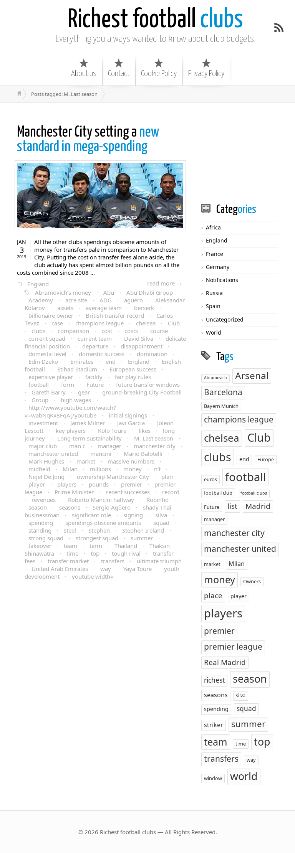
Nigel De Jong (46, 476)
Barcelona (223, 392)
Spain (213, 306)
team (70, 545)
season (37, 507)
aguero (133, 300)
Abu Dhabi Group (149, 292)
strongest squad (97, 538)
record (170, 492)
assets (65, 308)
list (232, 506)
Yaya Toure (137, 569)
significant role (91, 515)
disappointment (141, 346)
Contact (118, 74)
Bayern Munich (221, 406)
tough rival (126, 553)
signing (133, 515)
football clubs (253, 493)
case (57, 323)
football (38, 384)
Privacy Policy (206, 74)
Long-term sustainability (89, 438)
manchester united (53, 453)
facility (94, 377)
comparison (73, 331)
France (214, 253)
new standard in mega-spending (88, 139)
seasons (69, 507)
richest (214, 680)
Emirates (81, 361)
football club (218, 492)
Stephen (99, 530)
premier (131, 484)
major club (42, 446)
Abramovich (215, 377)
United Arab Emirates (59, 569)
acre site (76, 300)
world (244, 776)
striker (213, 725)
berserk (144, 308)
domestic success (101, 354)
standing (39, 530)
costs (131, 331)
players (66, 484)
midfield (39, 469)
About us (83, 74)
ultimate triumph (159, 561)
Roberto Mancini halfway (101, 499)
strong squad (45, 538)
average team (104, 308)
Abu (108, 292)
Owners (252, 581)
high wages (76, 400)
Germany (217, 267)
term (95, 545)
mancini (100, 453)
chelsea (146, 323)
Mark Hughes (46, 461)
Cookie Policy (159, 74)
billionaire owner (50, 315)
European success (132, 369)
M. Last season (153, 438)
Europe (265, 459)
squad (161, 522)
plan (167, 476)
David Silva (138, 338)
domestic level (47, 354)
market (85, 461)
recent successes (128, 492)
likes (145, 430)
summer (142, 538)
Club (174, 323)
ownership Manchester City (113, 476)
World (213, 332)
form (67, 384)
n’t (157, 469)
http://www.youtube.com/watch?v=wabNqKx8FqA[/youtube (70, 411)
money (132, 469)
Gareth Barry (48, 392)
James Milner (87, 423)
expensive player (50, 377)
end (111, 361)
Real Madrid (225, 662)
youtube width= (93, 576)
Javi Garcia (131, 423)
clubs (155, 20)
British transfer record (115, 315)
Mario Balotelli (143, 453)
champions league (99, 323)
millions (100, 469)
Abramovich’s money (63, 292)
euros (210, 479)
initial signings (128, 415)
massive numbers (131, 461)
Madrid (257, 506)
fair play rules (133, 377)
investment (43, 423)
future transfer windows (148, 384)
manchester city (155, 446)
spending (40, 522)
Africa (213, 227)
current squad (46, 338)
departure (95, 346)
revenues (43, 499)
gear (84, 392)
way (105, 569)
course (159, 331)
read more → (164, 283)
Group (39, 400)
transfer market (68, 561)
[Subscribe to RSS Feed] (278, 27)
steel (70, 530)
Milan (70, 469)
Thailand (125, 545)
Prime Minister (74, 492)
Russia (214, 293)
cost (106, 331)
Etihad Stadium (77, 369)
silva (161, 515)
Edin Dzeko (43, 361)
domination (152, 354)
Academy (40, 300)
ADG (105, 300)
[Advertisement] (248, 152)
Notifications (222, 280)
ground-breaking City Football (142, 392)
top (95, 553)
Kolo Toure (112, 430)
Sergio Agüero (112, 507)
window (213, 778)
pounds (99, 484)
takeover (39, 545)
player (36, 484)
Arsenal (251, 375)
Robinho (157, 499)
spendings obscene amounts (103, 522)
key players (71, 430)
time (72, 553)
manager (109, 446)
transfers (112, 561)
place (213, 596)
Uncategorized (225, 319)
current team (95, 338)
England (38, 284)
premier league (233, 646)
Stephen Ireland (143, 530)
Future (95, 384)
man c (77, 446)
